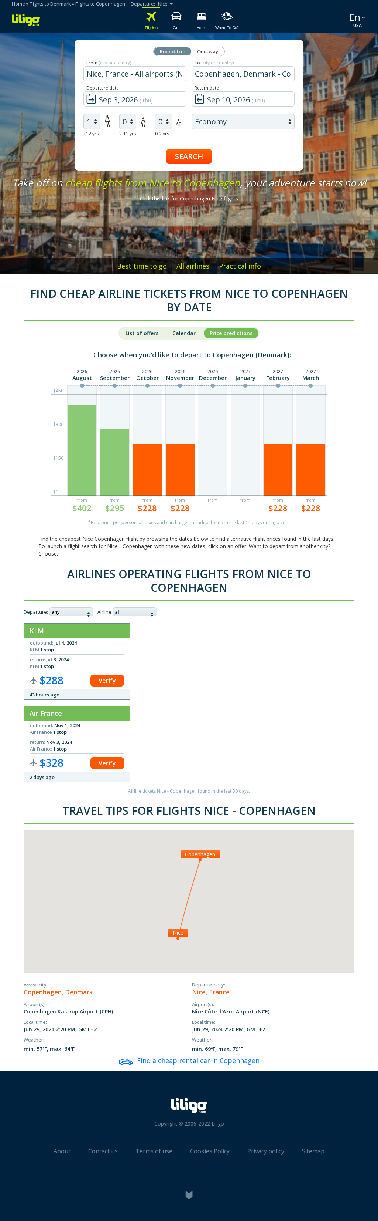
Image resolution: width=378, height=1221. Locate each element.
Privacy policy (265, 1151)
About (62, 1151)
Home (18, 3)
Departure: (36, 611)
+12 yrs (91, 134)
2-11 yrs (127, 134)
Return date (207, 88)
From (108, 63)
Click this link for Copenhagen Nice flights (189, 198)
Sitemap (313, 1151)
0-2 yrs (162, 134)
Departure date (102, 88)
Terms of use (153, 1151)
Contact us (103, 1151)
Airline (104, 611)
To (214, 63)
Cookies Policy (210, 1151)
